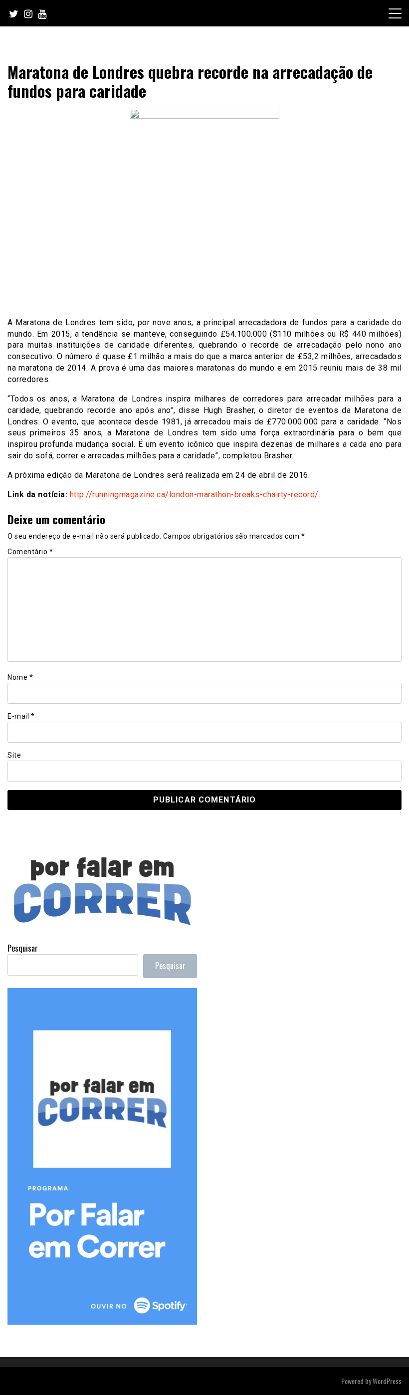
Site (14, 755)
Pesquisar (22, 948)
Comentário (30, 552)
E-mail (20, 716)
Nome (20, 677)
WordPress (387, 1381)
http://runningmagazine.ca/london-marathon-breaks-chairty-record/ (194, 494)
